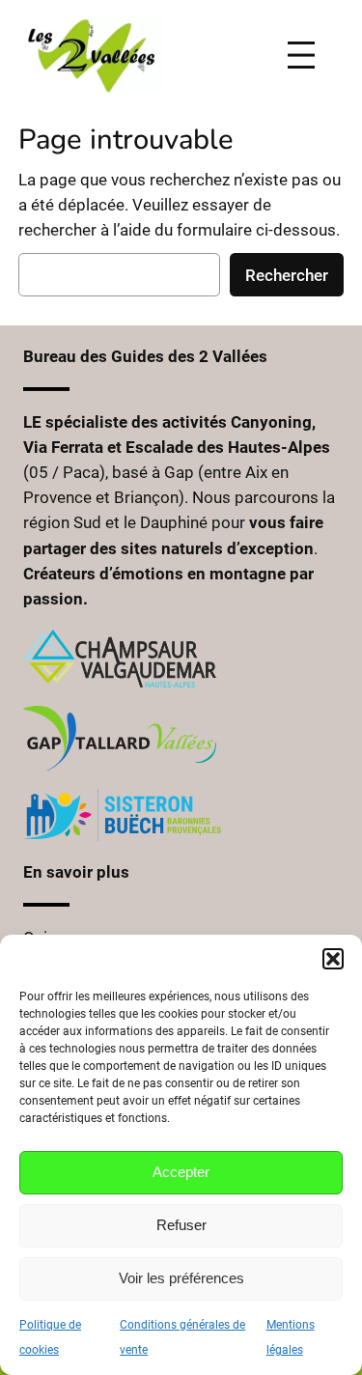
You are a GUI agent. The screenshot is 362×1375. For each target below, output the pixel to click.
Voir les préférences (181, 1278)
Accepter (181, 1172)
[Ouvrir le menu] (311, 55)
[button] (333, 958)
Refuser (181, 1225)
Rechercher (286, 275)
